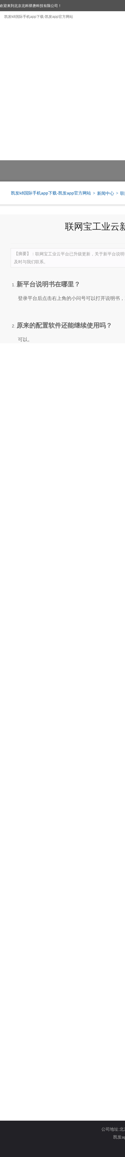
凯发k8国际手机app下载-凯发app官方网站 (38, 17)
